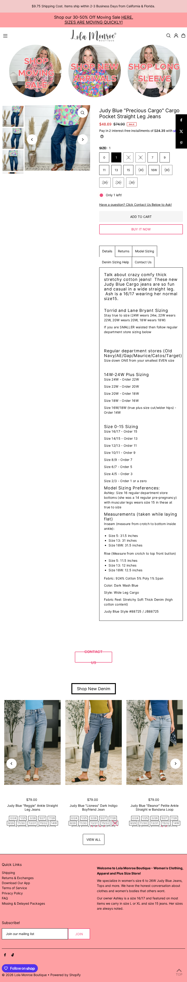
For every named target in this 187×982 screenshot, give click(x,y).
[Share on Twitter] (181, 131)
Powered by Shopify (65, 975)
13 (116, 170)
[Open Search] (168, 36)
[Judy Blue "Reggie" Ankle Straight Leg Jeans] (32, 742)
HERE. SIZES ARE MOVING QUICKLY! (99, 20)
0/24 (13, 818)
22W (118, 182)
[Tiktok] (12, 955)
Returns (123, 251)
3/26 (33, 818)
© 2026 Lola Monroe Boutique (24, 975)
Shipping (8, 873)
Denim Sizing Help (115, 262)
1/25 (23, 818)
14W (141, 170)
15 (128, 170)
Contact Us (143, 262)
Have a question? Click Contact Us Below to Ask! (135, 204)
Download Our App (16, 883)
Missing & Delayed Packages (23, 903)
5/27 (42, 818)
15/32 (43, 823)
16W (154, 170)
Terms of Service (14, 888)
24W (132, 182)
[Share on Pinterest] (181, 143)
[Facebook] (5, 955)
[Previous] (32, 139)
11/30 (21, 823)
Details (107, 251)
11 (104, 170)
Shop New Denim (93, 688)
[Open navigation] (35, 35)
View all (93, 839)
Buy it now (141, 229)
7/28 (52, 818)
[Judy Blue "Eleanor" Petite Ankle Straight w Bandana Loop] (154, 742)
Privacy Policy (12, 893)
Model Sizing (144, 251)
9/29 (11, 823)
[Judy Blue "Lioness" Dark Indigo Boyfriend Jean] (93, 742)
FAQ (5, 898)
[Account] (176, 36)
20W (105, 182)
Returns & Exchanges (18, 878)
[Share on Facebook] (181, 120)
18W (167, 170)
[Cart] (183, 36)
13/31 (32, 823)
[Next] (83, 139)
